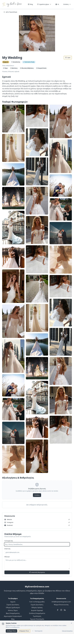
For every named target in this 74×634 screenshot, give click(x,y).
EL (58, 4)
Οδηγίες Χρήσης (37, 608)
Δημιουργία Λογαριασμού (13, 616)
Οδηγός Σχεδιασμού (13, 608)
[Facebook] (57, 610)
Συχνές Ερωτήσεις (13, 605)
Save (68, 57)
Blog (31, 4)
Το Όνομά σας (8, 541)
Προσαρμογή (38, 631)
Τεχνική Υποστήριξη (37, 619)
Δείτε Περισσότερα (11, 12)
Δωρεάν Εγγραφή (37, 610)
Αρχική (12, 602)
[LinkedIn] (65, 610)
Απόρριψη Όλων (24, 631)
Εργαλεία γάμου (44, 4)
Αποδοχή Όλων (11, 631)
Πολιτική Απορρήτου (67, 631)
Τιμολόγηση (37, 616)
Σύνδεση (66, 4)
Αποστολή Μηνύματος (38, 572)
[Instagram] (61, 610)
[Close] (71, 623)
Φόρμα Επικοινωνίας (61, 605)
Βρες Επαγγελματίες (13, 613)
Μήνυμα (7, 557)
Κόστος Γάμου (13, 610)
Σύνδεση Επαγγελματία (37, 613)
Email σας (7, 549)
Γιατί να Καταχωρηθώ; (37, 602)
